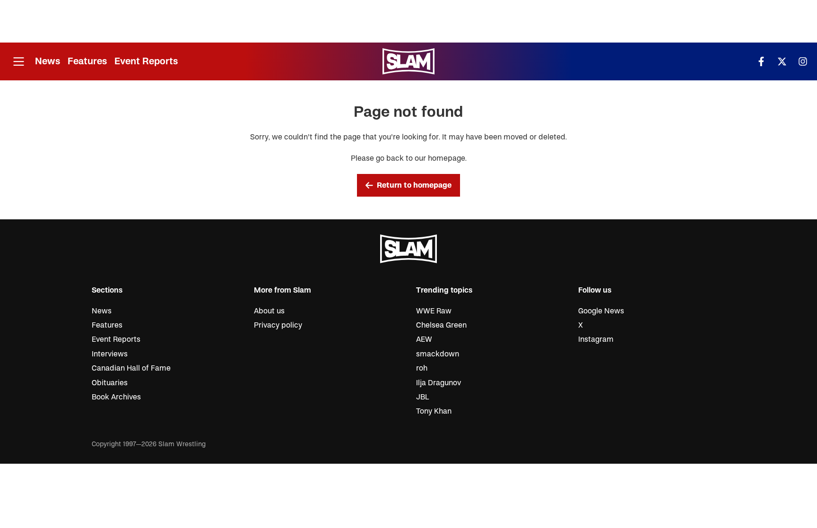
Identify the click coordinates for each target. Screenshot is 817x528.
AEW (424, 339)
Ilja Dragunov (438, 383)
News (47, 61)
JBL (422, 397)
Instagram (596, 339)
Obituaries (110, 383)
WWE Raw (434, 311)
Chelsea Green (441, 325)
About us (269, 311)
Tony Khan (434, 411)
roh (421, 368)
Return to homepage (414, 185)
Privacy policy (278, 325)
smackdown (437, 354)
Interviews (110, 354)
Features (87, 61)
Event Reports (146, 61)
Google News (601, 311)
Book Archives (116, 397)
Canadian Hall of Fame (131, 368)
